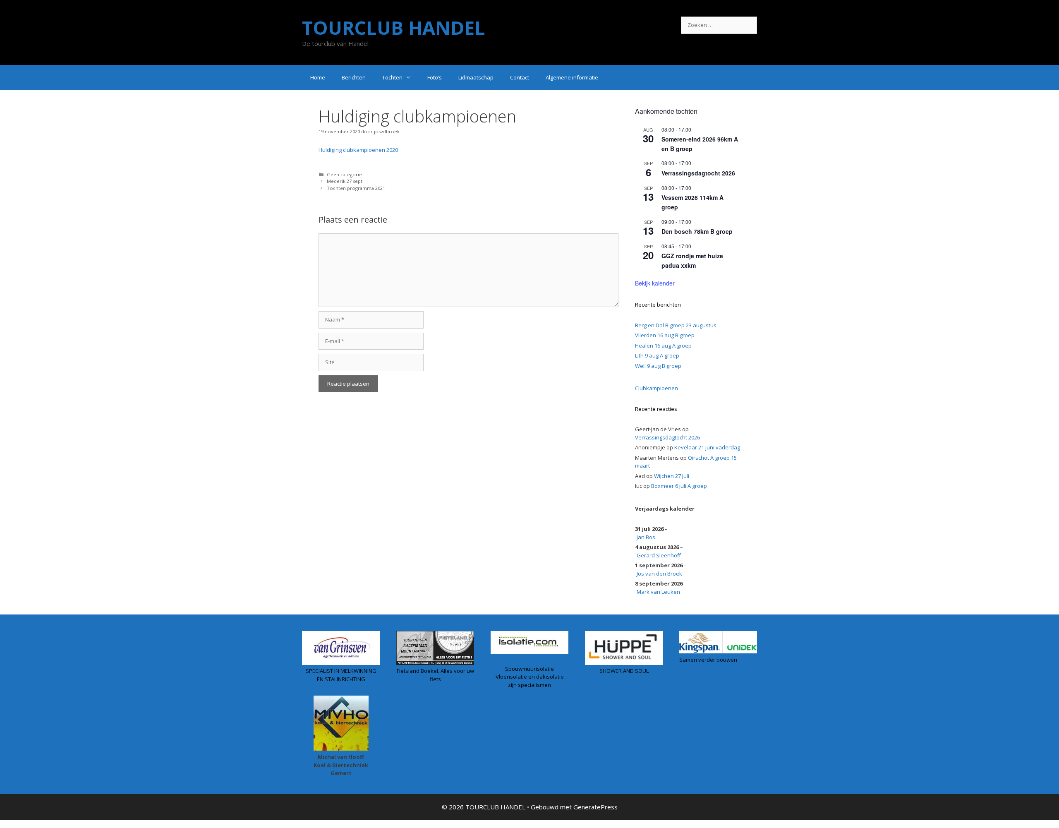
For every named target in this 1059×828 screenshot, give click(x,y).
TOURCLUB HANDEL (393, 27)
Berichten (354, 77)
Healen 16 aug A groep (663, 345)
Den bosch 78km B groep (697, 231)
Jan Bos (646, 537)
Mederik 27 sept (344, 181)
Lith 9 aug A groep (657, 355)
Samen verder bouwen (708, 659)
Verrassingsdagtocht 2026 (698, 173)
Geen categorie (344, 174)
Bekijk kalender (655, 283)
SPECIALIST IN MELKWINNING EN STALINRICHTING (341, 675)
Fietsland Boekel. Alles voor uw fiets (435, 675)
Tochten (392, 77)
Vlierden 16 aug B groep (665, 335)
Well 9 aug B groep (658, 366)
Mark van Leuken (658, 591)
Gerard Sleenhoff (659, 555)
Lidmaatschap (476, 77)
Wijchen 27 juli (671, 476)
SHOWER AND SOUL (624, 670)
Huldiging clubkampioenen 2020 (358, 150)
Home (317, 77)
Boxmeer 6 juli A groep (679, 486)
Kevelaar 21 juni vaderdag (707, 447)
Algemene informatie (572, 77)
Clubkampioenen (656, 388)
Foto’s (434, 77)
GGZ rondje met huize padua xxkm (692, 260)
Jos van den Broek (659, 573)
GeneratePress (595, 807)
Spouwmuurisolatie (529, 668)
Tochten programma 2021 (356, 188)
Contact (519, 77)
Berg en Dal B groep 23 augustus (675, 325)
